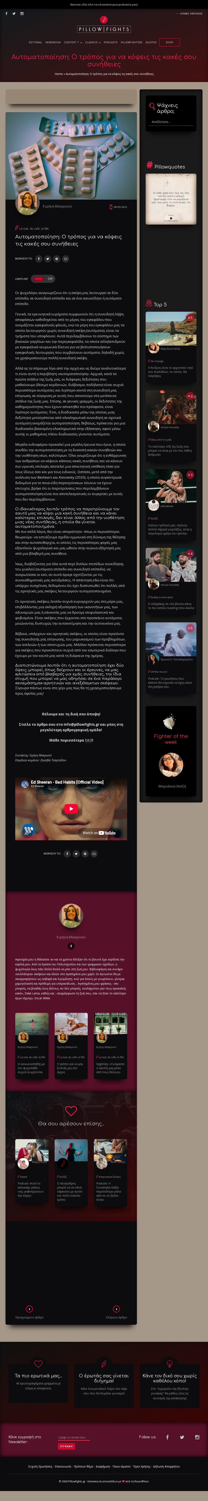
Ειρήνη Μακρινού (57, 206)
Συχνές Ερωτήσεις (40, 1466)
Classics (92, 42)
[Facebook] (38, 259)
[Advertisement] (71, 1264)
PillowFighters (131, 42)
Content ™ (72, 42)
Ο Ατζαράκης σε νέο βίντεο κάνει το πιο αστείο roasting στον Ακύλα (171, 606)
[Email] (65, 259)
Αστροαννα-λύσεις (110, 1177)
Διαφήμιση (103, 1466)
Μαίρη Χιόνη (39, 1162)
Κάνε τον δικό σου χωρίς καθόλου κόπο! (170, 1378)
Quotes (151, 42)
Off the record (159, 672)
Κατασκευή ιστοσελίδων (103, 1481)
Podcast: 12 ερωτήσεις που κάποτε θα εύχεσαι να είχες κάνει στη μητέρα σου (170, 683)
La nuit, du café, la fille (34, 228)
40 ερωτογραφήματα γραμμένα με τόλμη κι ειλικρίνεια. (38, 1385)
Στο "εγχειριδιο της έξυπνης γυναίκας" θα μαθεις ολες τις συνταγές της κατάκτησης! (169, 1393)
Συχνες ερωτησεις (191, 13)
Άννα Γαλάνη (118, 1162)
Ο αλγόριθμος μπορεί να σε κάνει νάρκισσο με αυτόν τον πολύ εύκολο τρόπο (69, 1191)
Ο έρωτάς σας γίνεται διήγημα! (104, 1378)
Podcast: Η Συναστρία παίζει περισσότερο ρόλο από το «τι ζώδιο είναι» (108, 1191)
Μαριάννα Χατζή (170, 348)
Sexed (23, 1177)
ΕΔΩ (88, 740)
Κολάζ (63, 1177)
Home (59, 74)
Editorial (35, 42)
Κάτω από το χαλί (161, 439)
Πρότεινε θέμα (83, 1466)
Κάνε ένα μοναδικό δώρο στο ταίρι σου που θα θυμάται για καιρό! (104, 1391)
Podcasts (111, 42)
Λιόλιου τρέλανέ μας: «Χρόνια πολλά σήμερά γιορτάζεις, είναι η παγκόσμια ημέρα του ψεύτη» (170, 529)
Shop (169, 42)
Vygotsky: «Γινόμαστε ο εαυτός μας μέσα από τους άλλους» (110, 1068)
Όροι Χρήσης (141, 1466)
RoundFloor (141, 1481)
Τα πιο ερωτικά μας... (38, 1375)
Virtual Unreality (170, 427)
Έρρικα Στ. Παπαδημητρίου (177, 659)
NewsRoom (53, 42)
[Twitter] (47, 259)
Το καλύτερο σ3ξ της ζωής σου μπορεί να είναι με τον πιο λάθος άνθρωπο (170, 450)
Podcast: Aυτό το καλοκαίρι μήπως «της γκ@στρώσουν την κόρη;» (31, 1189)
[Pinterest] (56, 259)
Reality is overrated (162, 597)
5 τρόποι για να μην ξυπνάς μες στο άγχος (70, 1068)
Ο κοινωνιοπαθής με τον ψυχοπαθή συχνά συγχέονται (31, 1068)
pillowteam (167, 506)
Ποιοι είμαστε (122, 1466)
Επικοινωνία (63, 1466)
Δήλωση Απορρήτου (166, 1466)
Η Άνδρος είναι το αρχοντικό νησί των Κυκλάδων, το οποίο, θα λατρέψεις (170, 372)
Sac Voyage (157, 361)
